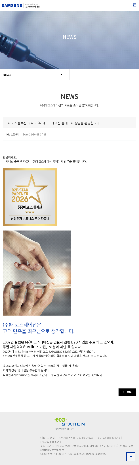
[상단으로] (130, 456)
